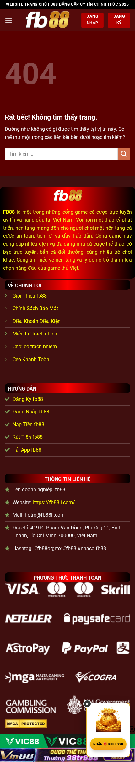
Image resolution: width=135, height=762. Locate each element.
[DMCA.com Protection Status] (26, 723)
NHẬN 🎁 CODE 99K (108, 744)
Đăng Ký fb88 (28, 399)
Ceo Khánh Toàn (31, 359)
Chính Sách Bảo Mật (35, 308)
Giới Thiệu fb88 (30, 296)
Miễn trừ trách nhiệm (36, 334)
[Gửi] (124, 154)
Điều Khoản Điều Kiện (37, 321)
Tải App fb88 (27, 450)
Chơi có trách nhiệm (35, 347)
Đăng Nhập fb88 (31, 412)
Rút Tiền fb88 (28, 437)
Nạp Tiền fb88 (28, 424)
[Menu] (8, 20)
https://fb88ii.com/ (54, 502)
